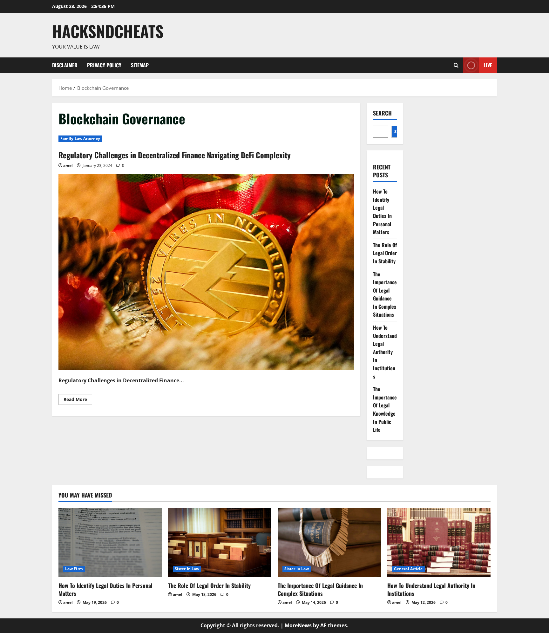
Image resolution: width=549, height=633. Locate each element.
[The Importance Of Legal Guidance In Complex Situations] (329, 542)
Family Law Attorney (80, 138)
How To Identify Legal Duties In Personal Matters (382, 212)
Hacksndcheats (108, 31)
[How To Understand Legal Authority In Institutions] (439, 542)
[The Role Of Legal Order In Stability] (219, 542)
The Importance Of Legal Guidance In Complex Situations (385, 294)
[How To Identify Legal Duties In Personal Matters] (110, 542)
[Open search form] (456, 65)
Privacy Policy (104, 65)
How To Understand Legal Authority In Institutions (385, 352)
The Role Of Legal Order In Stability (385, 253)
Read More (78, 400)
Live (488, 65)
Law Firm (74, 568)
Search (382, 113)
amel (68, 165)
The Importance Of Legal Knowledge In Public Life (385, 409)
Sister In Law (187, 568)
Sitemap (140, 65)
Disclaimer (65, 65)
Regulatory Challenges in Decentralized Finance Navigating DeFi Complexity (174, 155)
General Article (408, 568)
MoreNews (298, 625)
